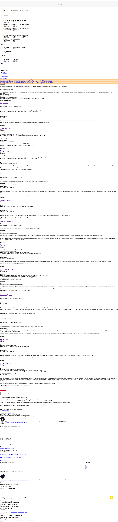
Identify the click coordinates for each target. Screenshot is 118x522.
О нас (1, 454)
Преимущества (4, 73)
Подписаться (11, 444)
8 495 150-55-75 (60, 3)
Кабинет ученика (5, 2)
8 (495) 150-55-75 (6, 410)
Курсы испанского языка (4, 457)
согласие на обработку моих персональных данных (19, 512)
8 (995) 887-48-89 (6, 411)
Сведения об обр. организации (12, 454)
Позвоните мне (3, 513)
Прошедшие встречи (3, 78)
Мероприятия (4, 43)
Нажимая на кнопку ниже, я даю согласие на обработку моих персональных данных (14, 422)
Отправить (2, 423)
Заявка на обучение (5, 76)
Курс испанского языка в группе (7, 429)
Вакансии (5, 454)
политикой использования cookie (31, 520)
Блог (2, 63)
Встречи (3, 72)
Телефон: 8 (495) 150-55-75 (12, 448)
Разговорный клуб (18, 457)
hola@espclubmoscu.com (10, 413)
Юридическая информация (21, 454)
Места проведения (5, 75)
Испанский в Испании (11, 457)
